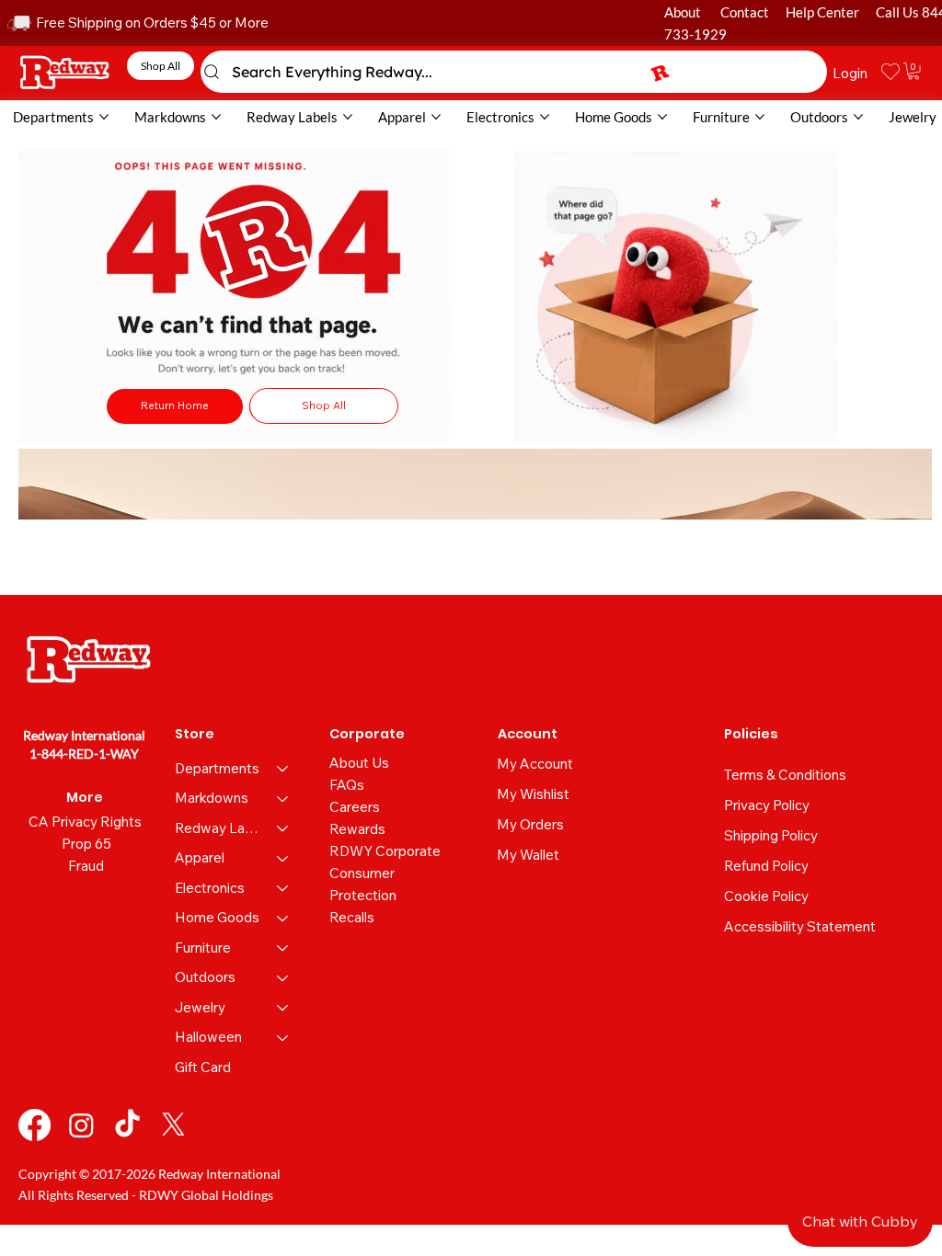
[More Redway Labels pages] (347, 116)
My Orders (530, 824)
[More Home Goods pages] (662, 116)
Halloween (208, 1036)
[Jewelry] (283, 1008)
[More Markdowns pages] (216, 116)
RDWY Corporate (385, 851)
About (682, 12)
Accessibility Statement (800, 926)
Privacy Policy (767, 805)
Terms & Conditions (785, 774)
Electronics (210, 887)
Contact (744, 12)
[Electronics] (283, 888)
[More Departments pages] (104, 116)
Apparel (199, 857)
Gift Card (203, 1067)
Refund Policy (766, 865)
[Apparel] (283, 858)
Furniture (203, 947)
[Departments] (283, 769)
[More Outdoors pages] (858, 116)
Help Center (822, 12)
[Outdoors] (283, 978)
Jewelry (200, 1007)
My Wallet (528, 854)
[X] (173, 1125)
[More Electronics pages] (544, 116)
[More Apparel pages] (436, 116)
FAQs (346, 785)
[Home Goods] (283, 918)
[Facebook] (34, 1125)
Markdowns (211, 797)
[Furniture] (283, 948)
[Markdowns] (283, 798)
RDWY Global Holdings (206, 1195)
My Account (535, 763)
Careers (354, 807)
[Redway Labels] (283, 829)
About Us (359, 762)
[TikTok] (127, 1125)
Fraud (86, 865)
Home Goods (217, 917)
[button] (913, 71)
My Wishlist (533, 794)
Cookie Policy (766, 896)
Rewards (357, 829)
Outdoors (205, 977)
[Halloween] (283, 1037)
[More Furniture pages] (759, 116)
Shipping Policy (771, 835)
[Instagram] (81, 1125)
